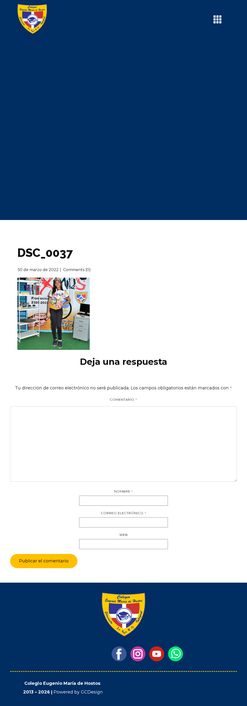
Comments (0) (76, 269)
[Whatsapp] (175, 653)
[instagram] (137, 653)
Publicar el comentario (44, 561)
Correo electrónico (123, 513)
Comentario (123, 399)
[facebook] (119, 653)
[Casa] (32, 19)
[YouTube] (156, 653)
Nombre (123, 491)
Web (123, 535)
